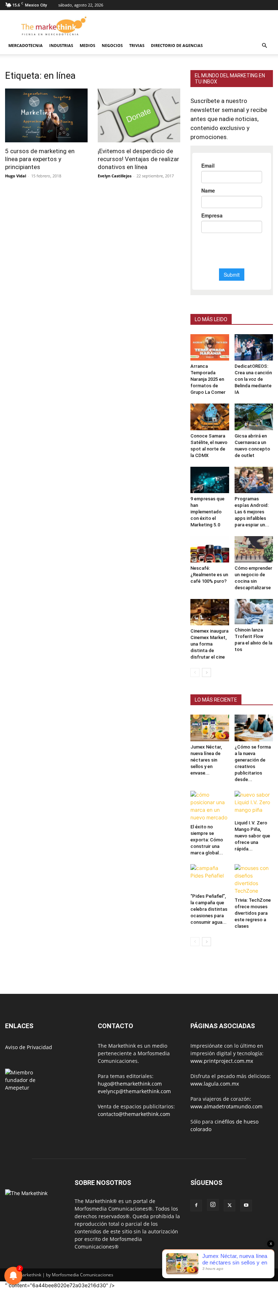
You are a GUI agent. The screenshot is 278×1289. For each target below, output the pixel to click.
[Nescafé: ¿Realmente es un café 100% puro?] (209, 549)
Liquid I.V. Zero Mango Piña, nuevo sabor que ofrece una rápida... (252, 836)
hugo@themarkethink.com (130, 1083)
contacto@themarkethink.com (134, 1114)
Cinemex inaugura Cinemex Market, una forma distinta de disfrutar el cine (209, 644)
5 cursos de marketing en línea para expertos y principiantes (40, 159)
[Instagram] (213, 1205)
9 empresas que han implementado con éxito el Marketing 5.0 (207, 511)
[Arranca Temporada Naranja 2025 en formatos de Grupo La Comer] (209, 347)
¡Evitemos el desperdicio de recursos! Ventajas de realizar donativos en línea (138, 159)
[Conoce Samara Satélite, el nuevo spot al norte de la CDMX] (209, 417)
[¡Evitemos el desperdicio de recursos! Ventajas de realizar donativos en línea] (139, 115)
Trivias (136, 45)
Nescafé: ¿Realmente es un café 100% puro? (209, 574)
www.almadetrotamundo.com (226, 1106)
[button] (264, 45)
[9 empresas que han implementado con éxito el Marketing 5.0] (209, 480)
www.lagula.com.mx (214, 1083)
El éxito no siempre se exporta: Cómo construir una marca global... (206, 839)
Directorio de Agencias (177, 45)
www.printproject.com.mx (221, 1060)
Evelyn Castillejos (114, 175)
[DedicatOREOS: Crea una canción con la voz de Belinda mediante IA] (254, 347)
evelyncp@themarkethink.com (134, 1091)
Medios (87, 45)
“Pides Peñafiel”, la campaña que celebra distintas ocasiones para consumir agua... (208, 909)
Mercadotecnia (25, 45)
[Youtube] (246, 1205)
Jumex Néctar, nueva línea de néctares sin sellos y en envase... (206, 760)
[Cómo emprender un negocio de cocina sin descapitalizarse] (254, 549)
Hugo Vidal (15, 175)
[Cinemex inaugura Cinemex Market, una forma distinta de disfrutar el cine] (209, 612)
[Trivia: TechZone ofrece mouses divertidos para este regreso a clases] (254, 879)
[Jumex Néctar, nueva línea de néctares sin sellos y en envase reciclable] (209, 728)
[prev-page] (194, 672)
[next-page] (206, 672)
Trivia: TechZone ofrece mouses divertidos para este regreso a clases (253, 913)
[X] (229, 1205)
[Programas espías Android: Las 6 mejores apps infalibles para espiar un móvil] (254, 480)
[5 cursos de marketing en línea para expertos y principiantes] (46, 115)
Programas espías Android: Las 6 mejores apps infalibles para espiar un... (252, 511)
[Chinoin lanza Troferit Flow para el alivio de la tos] (254, 611)
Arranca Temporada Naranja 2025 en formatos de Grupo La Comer (208, 379)
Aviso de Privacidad (28, 1047)
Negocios (112, 45)
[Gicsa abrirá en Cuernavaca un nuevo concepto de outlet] (254, 417)
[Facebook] (196, 1205)
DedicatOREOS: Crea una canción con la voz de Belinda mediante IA (253, 379)
